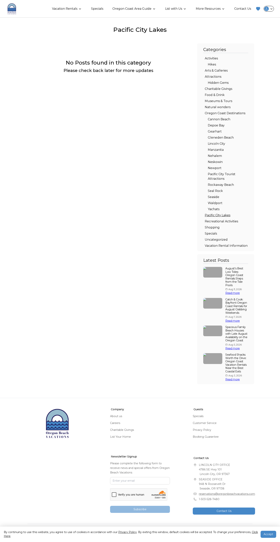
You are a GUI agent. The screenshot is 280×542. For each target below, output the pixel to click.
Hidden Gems (218, 83)
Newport (215, 168)
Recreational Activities (221, 221)
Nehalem (215, 156)
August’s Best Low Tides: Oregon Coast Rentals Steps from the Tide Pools (234, 277)
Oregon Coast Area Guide (131, 8)
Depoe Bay (216, 125)
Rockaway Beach (221, 185)
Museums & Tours (218, 101)
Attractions (213, 76)
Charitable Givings (218, 89)
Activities (211, 58)
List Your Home (120, 436)
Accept (268, 534)
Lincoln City (216, 143)
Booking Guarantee (206, 436)
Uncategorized (216, 239)
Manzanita (216, 150)
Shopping (212, 227)
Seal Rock (215, 191)
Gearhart (215, 131)
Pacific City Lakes (217, 215)
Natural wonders (217, 107)
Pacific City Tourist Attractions (221, 176)
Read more (232, 293)
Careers (115, 423)
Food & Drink (215, 95)
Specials (97, 8)
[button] (258, 8)
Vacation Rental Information (226, 245)
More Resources (208, 8)
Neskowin (215, 162)
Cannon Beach (219, 119)
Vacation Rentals (64, 8)
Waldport (215, 203)
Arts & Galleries (216, 70)
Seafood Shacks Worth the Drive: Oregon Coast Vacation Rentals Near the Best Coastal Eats (235, 363)
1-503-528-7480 (209, 499)
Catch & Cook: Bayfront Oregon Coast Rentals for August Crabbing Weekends (236, 306)
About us (116, 416)
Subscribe (140, 509)
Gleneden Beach (221, 137)
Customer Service (205, 423)
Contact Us (242, 8)
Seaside (213, 197)
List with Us (173, 8)
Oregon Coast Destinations (225, 113)
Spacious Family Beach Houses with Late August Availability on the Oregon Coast (236, 334)
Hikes (212, 64)
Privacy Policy (202, 430)
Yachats (213, 209)
